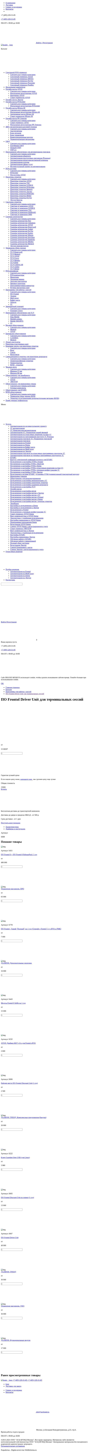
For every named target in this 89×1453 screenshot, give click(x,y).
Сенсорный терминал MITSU (22, 79)
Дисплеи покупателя (18, 281)
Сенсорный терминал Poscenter (22, 83)
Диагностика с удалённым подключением (26, 518)
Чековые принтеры (17, 283)
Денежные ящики (17, 279)
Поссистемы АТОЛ (17, 175)
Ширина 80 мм (16, 373)
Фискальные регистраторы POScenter (25, 106)
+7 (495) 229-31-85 (8, 19)
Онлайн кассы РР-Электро (16, 118)
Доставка (9, 5)
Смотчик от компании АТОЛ (21, 206)
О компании (10, 3)
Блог (7, 1384)
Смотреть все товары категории (22, 75)
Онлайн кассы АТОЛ (14, 89)
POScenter (14, 173)
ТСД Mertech (15, 254)
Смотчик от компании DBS (21, 215)
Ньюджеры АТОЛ (17, 95)
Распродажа (10, 580)
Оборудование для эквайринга (18, 375)
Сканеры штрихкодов (14, 217)
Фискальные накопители (15, 87)
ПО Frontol (14, 294)
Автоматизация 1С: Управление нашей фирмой (29, 432)
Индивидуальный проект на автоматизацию (27, 166)
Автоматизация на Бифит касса (22, 447)
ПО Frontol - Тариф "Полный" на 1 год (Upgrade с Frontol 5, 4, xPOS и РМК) (31, 929)
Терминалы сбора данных (16, 248)
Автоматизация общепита (20, 156)
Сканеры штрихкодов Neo (20, 221)
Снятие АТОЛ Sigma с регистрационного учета (29, 526)
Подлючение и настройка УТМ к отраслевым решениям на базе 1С (36, 468)
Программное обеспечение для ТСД (20, 313)
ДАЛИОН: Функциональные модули (15, 1340)
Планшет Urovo (16, 311)
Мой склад (14, 298)
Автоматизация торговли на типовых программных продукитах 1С (37, 455)
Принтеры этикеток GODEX (21, 185)
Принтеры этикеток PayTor (21, 198)
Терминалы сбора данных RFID (22, 396)
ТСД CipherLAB (16, 265)
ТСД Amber (14, 267)
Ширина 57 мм (16, 371)
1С (11, 304)
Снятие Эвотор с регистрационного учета (26, 549)
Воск (12, 350)
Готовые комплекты (18, 388)
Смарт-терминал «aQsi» (19, 123)
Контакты (9, 9)
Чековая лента (11, 367)
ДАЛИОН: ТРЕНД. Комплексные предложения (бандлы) (23, 1117)
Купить (4, 789)
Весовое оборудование (15, 325)
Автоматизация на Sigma (20, 445)
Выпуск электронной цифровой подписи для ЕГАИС (31, 460)
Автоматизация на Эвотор (20, 451)
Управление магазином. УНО (12, 1306)
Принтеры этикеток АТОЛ (20, 181)
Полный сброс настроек (19, 543)
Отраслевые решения (14, 552)
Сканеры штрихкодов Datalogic (22, 240)
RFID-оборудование (13, 392)
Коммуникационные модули (21, 137)
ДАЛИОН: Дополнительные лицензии (16, 963)
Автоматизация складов (19, 162)
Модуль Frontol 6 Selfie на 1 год (13, 1003)
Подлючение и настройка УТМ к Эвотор (26, 472)
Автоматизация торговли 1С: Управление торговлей (31, 439)
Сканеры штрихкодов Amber (21, 229)
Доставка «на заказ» (13, 1386)
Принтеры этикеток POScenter (22, 187)
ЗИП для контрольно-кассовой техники (21, 127)
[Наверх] (18, 674)
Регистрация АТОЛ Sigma (20, 524)
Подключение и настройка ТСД (22, 487)
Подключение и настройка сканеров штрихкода (29, 485)
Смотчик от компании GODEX (22, 208)
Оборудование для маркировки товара (21, 384)
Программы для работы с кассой (18, 290)
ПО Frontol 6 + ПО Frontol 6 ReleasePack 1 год (19, 855)
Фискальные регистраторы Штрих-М (25, 112)
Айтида (13, 302)
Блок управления (17, 135)
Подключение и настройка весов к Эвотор (27, 493)
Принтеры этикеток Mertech (21, 189)
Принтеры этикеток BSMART (22, 194)
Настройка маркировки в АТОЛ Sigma (25, 520)
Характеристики (12, 827)
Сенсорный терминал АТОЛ (21, 77)
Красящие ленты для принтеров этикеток (22, 346)
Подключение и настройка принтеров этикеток (29, 483)
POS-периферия (12, 271)
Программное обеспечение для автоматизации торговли (28, 152)
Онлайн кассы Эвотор (14, 100)
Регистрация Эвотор (18, 545)
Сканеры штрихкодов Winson (21, 235)
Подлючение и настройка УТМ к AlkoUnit (27, 464)
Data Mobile (14, 317)
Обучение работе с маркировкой (23, 541)
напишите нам (26, 779)
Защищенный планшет (15, 306)
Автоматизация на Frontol (20, 443)
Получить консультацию (10, 823)
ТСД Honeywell (16, 252)
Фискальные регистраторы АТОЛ (23, 93)
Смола (12, 352)
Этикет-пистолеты (13, 342)
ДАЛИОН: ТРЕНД (8, 1272)
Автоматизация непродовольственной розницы (29, 160)
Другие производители (19, 246)
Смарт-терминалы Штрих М (21, 116)
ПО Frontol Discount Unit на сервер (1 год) (17, 1197)
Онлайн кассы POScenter (15, 102)
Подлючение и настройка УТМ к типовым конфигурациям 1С (35, 470)
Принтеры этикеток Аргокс (21, 192)
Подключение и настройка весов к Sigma (26, 499)
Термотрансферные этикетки (21, 361)
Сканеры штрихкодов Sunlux (21, 233)
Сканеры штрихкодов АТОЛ (21, 225)
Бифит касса (15, 300)
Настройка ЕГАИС (17, 535)
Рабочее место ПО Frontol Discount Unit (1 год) (19, 1083)
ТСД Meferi (14, 269)
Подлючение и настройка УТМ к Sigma (25, 466)
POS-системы (11, 169)
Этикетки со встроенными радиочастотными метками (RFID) (34, 398)
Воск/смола (14, 354)
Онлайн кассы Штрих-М (15, 108)
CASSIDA (14, 338)
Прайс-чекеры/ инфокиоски (17, 400)
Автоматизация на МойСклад (22, 449)
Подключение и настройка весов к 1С (25, 495)
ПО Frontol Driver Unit (9, 1238)
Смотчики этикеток (13, 202)
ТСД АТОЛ (14, 256)
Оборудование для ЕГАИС (16, 390)
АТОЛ (12, 331)
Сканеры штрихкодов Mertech (22, 244)
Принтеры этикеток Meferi (20, 196)
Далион (13, 296)
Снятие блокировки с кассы (21, 547)
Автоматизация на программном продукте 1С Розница (32, 437)
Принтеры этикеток (13, 177)
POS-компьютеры (17, 275)
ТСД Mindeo (15, 260)
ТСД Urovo (14, 258)
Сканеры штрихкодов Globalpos (22, 223)
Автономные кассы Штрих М (22, 114)
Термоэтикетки (16, 363)
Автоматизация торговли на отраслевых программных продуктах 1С (37, 453)
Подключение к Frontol (19, 510)
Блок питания (15, 133)
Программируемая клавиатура (22, 286)
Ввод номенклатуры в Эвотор (22, 531)
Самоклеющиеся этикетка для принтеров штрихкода (26, 357)
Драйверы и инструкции (15, 829)
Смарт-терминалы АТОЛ (20, 98)
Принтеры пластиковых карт (17, 344)
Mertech (13, 329)
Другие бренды (16, 200)
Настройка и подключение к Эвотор (24, 508)
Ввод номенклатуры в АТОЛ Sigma (24, 516)
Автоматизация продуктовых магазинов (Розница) (30, 158)
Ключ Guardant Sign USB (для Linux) (15, 1157)
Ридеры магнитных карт (20, 288)
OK (2, 683)
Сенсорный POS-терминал (16, 72)
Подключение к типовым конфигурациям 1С (28, 512)
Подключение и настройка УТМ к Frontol (26, 462)
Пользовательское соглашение (13, 1446)
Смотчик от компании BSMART (23, 212)
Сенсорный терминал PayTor (21, 81)
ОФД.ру (13, 150)
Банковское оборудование (16, 334)
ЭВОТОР (14, 382)
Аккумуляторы (16, 131)
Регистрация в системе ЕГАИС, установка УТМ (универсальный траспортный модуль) (44, 474)
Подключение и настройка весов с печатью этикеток (31, 501)
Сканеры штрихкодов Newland (22, 237)
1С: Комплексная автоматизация (23, 430)
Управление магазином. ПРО (12, 889)
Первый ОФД (15, 148)
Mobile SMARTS (16, 321)
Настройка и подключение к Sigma (24, 506)
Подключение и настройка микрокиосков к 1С (28, 481)
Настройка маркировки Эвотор (22, 537)
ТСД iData (14, 263)
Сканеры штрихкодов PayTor (21, 231)
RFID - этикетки (16, 365)
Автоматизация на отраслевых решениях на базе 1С (30, 435)
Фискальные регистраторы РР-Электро (25, 125)
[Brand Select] (7, 45)
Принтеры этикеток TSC (20, 183)
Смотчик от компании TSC (21, 210)
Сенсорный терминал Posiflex (22, 85)
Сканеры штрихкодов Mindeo (21, 242)
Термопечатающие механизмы (22, 139)
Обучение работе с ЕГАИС (20, 539)
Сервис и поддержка (14, 7)
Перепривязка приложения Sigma (23, 522)
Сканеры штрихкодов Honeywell (23, 227)
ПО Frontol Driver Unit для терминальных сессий (25, 694)
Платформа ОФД (17, 146)
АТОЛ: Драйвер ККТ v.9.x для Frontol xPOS (18, 1043)
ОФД (8, 141)
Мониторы (14, 277)
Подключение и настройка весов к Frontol (26, 497)
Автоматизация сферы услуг (21, 164)
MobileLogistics (16, 319)
